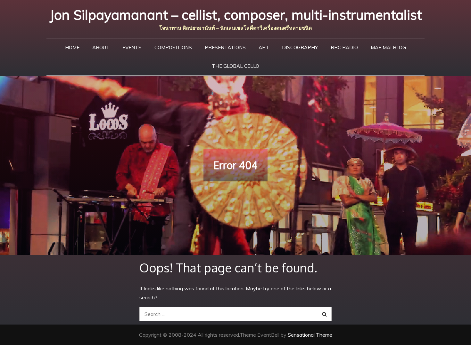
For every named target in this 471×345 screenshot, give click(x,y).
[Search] (324, 314)
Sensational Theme (310, 335)
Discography (300, 47)
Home (72, 47)
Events (132, 47)
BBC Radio (344, 47)
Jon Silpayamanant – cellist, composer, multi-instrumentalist (236, 14)
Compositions (173, 47)
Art (264, 47)
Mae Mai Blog (388, 47)
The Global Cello (235, 66)
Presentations (225, 47)
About (101, 47)
